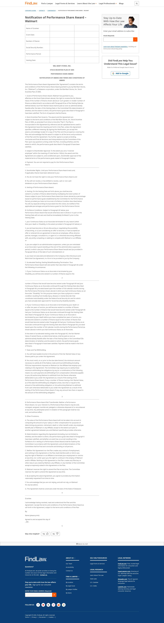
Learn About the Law (96, 575)
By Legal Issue (70, 586)
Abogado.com (122, 579)
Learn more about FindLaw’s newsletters (115, 47)
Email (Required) (108, 36)
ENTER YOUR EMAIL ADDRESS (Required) (38, 591)
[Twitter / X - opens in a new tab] (48, 605)
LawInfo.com (122, 587)
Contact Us (69, 571)
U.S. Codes (93, 586)
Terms (27, 617)
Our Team (69, 564)
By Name (69, 593)
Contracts (42, 10)
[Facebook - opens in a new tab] (38, 605)
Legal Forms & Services (97, 564)
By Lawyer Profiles (71, 589)
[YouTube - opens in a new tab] (43, 605)
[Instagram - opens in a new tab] (53, 605)
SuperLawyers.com (124, 571)
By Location (69, 582)
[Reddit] (58, 605)
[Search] (137, 3)
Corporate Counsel (30, 10)
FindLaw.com (122, 564)
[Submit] (135, 39)
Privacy (34, 617)
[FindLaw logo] (32, 3)
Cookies (51, 617)
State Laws (93, 579)
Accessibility (70, 567)
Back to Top (83, 544)
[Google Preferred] (64, 605)
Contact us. (43, 575)
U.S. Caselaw (94, 582)
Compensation (51, 10)
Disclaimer (42, 617)
